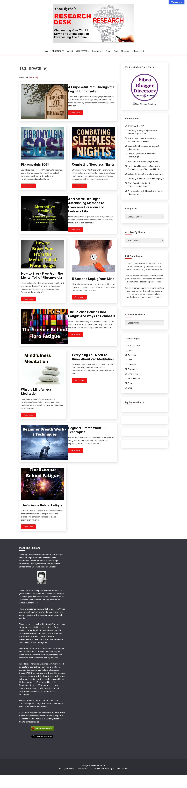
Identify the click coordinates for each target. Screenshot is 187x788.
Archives (132, 355)
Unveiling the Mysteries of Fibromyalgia (146, 178)
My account (138, 51)
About (70, 51)
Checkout (125, 51)
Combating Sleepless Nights (93, 164)
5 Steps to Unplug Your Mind (93, 279)
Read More (75, 112)
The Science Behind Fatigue (41, 505)
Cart (116, 51)
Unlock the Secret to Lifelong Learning (145, 174)
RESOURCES (58, 51)
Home (45, 51)
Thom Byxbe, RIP (136, 126)
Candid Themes (120, 768)
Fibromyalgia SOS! (35, 164)
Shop (108, 51)
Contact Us (97, 51)
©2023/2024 (82, 51)
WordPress (83, 768)
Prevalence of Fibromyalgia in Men (143, 161)
